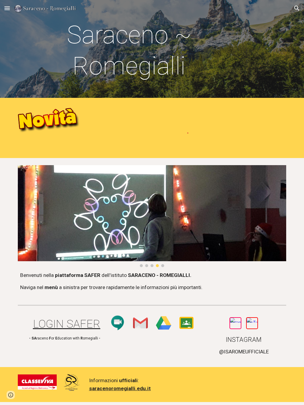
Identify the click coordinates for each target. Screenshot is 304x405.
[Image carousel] (152, 216)
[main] (129, 50)
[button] (7, 8)
